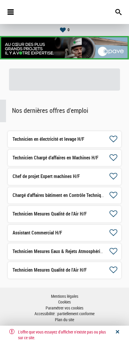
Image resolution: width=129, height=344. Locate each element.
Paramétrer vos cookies (64, 308)
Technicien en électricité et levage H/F (48, 139)
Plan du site (64, 319)
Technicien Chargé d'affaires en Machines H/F (55, 158)
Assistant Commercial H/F (37, 233)
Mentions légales (64, 296)
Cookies (64, 302)
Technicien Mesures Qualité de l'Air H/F (50, 214)
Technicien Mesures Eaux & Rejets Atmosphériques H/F (65, 251)
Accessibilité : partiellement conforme (64, 313)
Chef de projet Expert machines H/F (46, 176)
